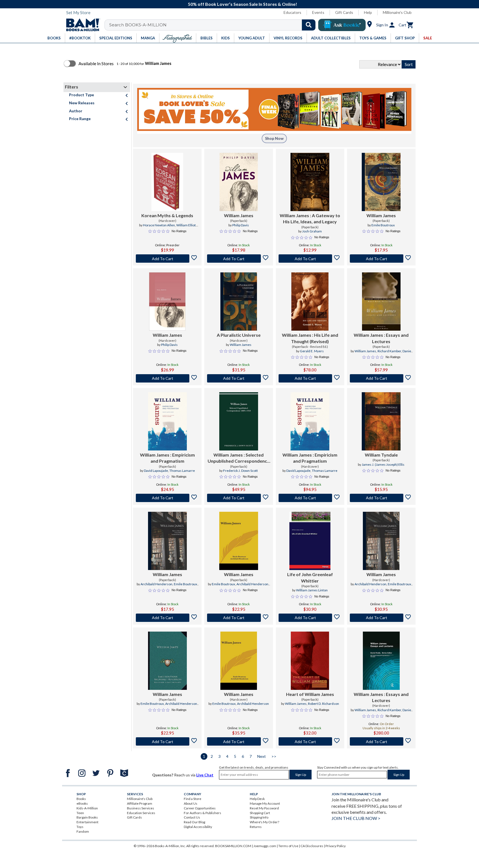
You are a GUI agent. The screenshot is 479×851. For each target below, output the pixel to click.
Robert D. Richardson (323, 703)
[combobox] (213, 25)
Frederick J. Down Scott (240, 470)
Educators (292, 12)
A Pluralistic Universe (239, 335)
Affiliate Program (139, 803)
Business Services (140, 808)
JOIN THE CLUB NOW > (356, 818)
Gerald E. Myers (312, 351)
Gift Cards (344, 12)
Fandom (83, 831)
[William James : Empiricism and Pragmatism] (167, 421)
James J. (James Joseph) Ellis (383, 464)
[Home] (81, 25)
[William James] (238, 181)
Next (261, 756)
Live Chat (204, 775)
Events (318, 12)
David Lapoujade (156, 470)
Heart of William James (310, 694)
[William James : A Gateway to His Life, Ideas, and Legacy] (310, 181)
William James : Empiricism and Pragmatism (167, 458)
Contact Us (192, 817)
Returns (256, 827)
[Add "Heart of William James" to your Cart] (310, 741)
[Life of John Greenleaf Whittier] (310, 540)
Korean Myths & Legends (167, 215)
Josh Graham (312, 231)
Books (81, 799)
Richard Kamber (389, 351)
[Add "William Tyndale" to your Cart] (381, 498)
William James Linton (312, 590)
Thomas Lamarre (182, 470)
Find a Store (192, 799)
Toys (80, 827)
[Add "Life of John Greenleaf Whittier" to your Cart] (310, 618)
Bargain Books (87, 817)
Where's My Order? (264, 822)
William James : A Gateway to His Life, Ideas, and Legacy (310, 218)
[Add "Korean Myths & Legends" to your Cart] (167, 258)
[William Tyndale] (381, 421)
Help (368, 12)
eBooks (82, 803)
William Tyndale (381, 454)
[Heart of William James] (309, 660)
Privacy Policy (335, 846)
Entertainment (87, 822)
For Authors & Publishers (202, 813)
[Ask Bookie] (342, 25)
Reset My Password (264, 808)
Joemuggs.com (264, 846)
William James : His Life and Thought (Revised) (310, 338)
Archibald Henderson (156, 584)
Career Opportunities (200, 808)
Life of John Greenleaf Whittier (310, 577)
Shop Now (274, 138)
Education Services (141, 813)
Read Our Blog (194, 822)
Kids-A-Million (87, 808)
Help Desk (257, 799)
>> (273, 756)
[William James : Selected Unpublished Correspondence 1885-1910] (238, 421)
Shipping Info (259, 817)
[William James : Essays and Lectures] (381, 301)
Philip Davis (240, 225)
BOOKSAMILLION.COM (233, 846)
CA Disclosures (311, 846)
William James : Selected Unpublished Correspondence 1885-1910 (238, 458)
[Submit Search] (308, 25)
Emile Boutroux (383, 225)
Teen (80, 813)
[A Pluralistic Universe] (238, 301)
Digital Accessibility (198, 827)
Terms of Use (288, 846)
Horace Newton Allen (159, 225)
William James (238, 215)
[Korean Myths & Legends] (167, 181)
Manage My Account (265, 803)
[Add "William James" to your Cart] (238, 258)
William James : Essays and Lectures (381, 338)
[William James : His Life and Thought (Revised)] (310, 301)
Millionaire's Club (397, 12)
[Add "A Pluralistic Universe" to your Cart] (238, 378)
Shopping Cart (260, 813)
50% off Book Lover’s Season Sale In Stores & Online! (242, 4)
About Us (190, 803)
